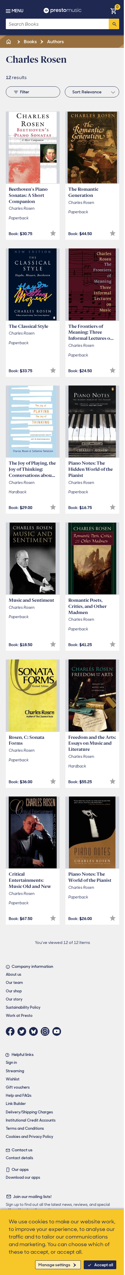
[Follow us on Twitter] (23, 1031)
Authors (55, 42)
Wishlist (12, 1079)
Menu (17, 11)
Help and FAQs (18, 1095)
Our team (14, 982)
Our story (14, 999)
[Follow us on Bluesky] (35, 1031)
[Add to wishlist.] (53, 233)
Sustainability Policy (23, 1007)
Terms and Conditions (25, 1128)
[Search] (114, 24)
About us (13, 974)
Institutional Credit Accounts (31, 1120)
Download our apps (23, 1177)
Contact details (19, 1157)
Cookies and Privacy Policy (29, 1136)
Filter (24, 92)
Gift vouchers (18, 1087)
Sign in (11, 1062)
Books (30, 42)
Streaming (15, 1070)
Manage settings (54, 1264)
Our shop (14, 991)
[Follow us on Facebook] (11, 1031)
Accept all (103, 1264)
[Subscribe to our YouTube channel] (58, 1031)
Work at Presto (19, 1015)
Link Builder (16, 1103)
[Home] (9, 42)
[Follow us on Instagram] (46, 1031)
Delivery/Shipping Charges (29, 1112)
